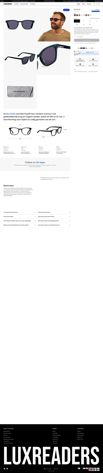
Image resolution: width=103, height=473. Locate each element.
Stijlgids (79, 431)
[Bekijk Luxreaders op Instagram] (4, 469)
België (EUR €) (48, 468)
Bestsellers (55, 441)
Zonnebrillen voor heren (93, 71)
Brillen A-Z (79, 437)
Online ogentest (80, 435)
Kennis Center (80, 439)
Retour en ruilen (7, 433)
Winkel (54, 428)
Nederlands (56, 468)
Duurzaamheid (7, 437)
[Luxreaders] (8, 4)
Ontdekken (80, 428)
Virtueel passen (80, 433)
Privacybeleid (6, 441)
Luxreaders (53, 470)
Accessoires (55, 439)
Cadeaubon (55, 443)
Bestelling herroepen (8, 443)
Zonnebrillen (55, 437)
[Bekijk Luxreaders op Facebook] (7, 469)
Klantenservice (7, 431)
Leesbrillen (55, 433)
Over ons (5, 435)
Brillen (54, 431)
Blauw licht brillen (56, 435)
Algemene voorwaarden (9, 439)
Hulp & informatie (9, 428)
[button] (94, 4)
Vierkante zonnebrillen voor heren (80, 71)
